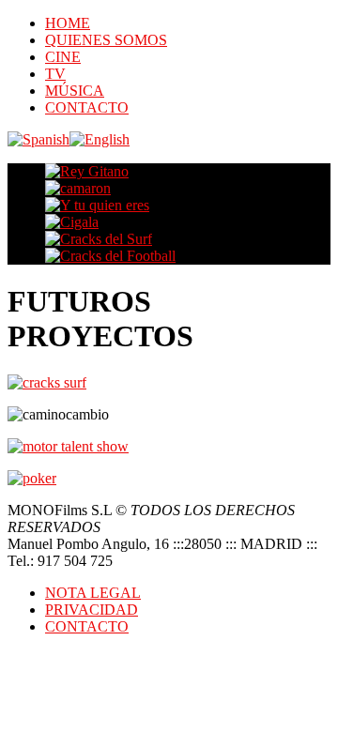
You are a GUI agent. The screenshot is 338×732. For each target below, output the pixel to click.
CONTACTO (87, 626)
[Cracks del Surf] (47, 382)
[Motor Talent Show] (68, 446)
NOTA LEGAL (93, 593)
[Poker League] (32, 478)
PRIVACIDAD (91, 610)
